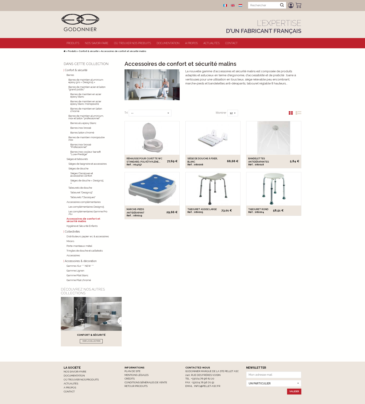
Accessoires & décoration (81, 261)
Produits (73, 43)
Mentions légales (136, 375)
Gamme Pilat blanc (77, 275)
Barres (70, 75)
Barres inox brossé (80, 128)
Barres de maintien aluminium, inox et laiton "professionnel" (86, 117)
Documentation (168, 43)
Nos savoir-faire (96, 43)
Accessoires (73, 255)
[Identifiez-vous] (291, 5)
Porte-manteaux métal (79, 246)
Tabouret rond (258, 209)
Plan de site (132, 371)
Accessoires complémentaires (84, 202)
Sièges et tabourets (77, 159)
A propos (191, 43)
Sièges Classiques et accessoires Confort (81, 174)
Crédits (130, 378)
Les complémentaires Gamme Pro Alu (87, 212)
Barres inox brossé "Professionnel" (80, 145)
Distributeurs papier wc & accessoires (88, 236)
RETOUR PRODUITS (136, 386)
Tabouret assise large (202, 209)
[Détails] (152, 138)
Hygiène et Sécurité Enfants (82, 226)
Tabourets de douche (80, 188)
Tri (126, 112)
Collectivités (72, 231)
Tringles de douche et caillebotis (85, 250)
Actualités (211, 43)
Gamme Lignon (75, 270)
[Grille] (289, 113)
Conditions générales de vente (146, 382)
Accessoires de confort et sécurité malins (83, 219)
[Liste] (297, 113)
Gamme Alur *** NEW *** (80, 266)
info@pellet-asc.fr (207, 386)
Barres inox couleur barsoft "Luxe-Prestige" (85, 153)
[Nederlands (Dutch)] (240, 5)
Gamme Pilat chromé (79, 280)
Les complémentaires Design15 (86, 207)
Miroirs (70, 241)
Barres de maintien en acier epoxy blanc (85, 95)
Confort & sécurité (89, 51)
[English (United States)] (233, 5)
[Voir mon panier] (298, 5)
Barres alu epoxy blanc (83, 123)
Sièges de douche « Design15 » (86, 181)
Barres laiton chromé (82, 132)
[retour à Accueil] (65, 51)
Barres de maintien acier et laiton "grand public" (87, 88)
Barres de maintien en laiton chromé (86, 109)
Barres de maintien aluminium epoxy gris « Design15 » (85, 81)
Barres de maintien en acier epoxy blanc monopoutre (85, 102)
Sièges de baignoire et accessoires (87, 164)
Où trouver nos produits (132, 43)
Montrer (221, 112)
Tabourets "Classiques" (82, 197)
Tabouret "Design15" (81, 192)
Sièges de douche (78, 168)
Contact (231, 43)
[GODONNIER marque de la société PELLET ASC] (80, 22)
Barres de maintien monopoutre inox (86, 138)
